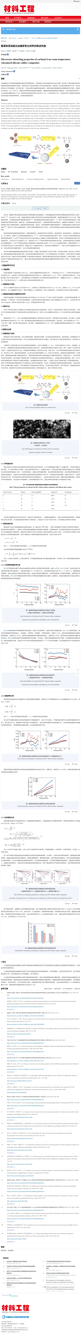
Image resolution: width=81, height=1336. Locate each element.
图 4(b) (10, 638)
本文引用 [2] (11, 1204)
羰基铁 (3, 172)
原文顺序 (49, 988)
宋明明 (9, 51)
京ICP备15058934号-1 (7, 1322)
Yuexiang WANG (46, 68)
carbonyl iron (4, 179)
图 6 (41, 769)
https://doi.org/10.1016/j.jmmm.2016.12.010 (19, 1129)
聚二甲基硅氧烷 (13, 172)
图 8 (27, 911)
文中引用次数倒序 (67, 988)
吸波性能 (24, 172)
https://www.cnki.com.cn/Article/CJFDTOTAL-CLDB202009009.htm (25, 1043)
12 (19, 238)
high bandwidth (65, 179)
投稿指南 (31, 18)
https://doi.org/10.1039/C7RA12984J (17, 1201)
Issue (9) (20, 38)
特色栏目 (9, 22)
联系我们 (48, 22)
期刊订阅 (36, 22)
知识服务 (23, 22)
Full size (67, 413)
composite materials (52, 179)
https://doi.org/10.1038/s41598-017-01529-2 (19, 1081)
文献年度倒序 (57, 988)
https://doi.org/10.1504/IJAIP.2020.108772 (19, 1034)
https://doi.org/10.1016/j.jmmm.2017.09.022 (19, 1150)
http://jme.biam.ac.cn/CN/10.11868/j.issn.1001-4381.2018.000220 (25, 1016)
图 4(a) (6, 630)
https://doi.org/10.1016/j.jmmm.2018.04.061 (19, 1164)
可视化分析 (77, 988)
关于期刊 (18, 18)
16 (39, 240)
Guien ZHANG (36, 68)
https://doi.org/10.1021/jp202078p (16, 1092)
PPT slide (74, 413)
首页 (7, 18)
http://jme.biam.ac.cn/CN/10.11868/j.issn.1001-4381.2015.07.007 (25, 1061)
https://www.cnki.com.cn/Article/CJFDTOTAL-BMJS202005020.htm (25, 1100)
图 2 (51, 350)
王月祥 (27, 51)
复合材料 (32, 172)
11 (37, 235)
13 (38, 240)
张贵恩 (22, 51)
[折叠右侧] (78, 674)
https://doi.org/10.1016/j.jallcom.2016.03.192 (20, 1138)
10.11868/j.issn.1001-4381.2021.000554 (46, 38)
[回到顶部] (78, 670)
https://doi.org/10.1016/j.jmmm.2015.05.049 (19, 1117)
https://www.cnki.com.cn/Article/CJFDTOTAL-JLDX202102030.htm (25, 998)
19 (19, 823)
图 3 (5, 568)
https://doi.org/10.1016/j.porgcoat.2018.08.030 (20, 1176)
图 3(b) (13, 576)
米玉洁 (3, 51)
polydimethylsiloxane (18, 179)
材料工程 (4, 38)
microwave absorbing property (35, 179)
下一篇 (44, 208)
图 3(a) (54, 568)
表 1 (16, 472)
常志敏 (33, 51)
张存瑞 (14, 51)
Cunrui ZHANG (23, 68)
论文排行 (58, 18)
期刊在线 (45, 18)
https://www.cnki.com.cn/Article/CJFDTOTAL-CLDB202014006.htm (25, 1210)
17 (59, 245)
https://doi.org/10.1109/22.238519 (17, 1239)
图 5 (5, 720)
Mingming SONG (12, 68)
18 (28, 549)
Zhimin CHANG (57, 68)
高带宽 (41, 172)
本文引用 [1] (11, 1009)
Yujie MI (3, 68)
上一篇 (37, 208)
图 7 (5, 855)
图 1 (2, 348)
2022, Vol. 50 (12, 38)
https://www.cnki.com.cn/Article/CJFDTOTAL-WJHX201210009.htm (25, 1183)
